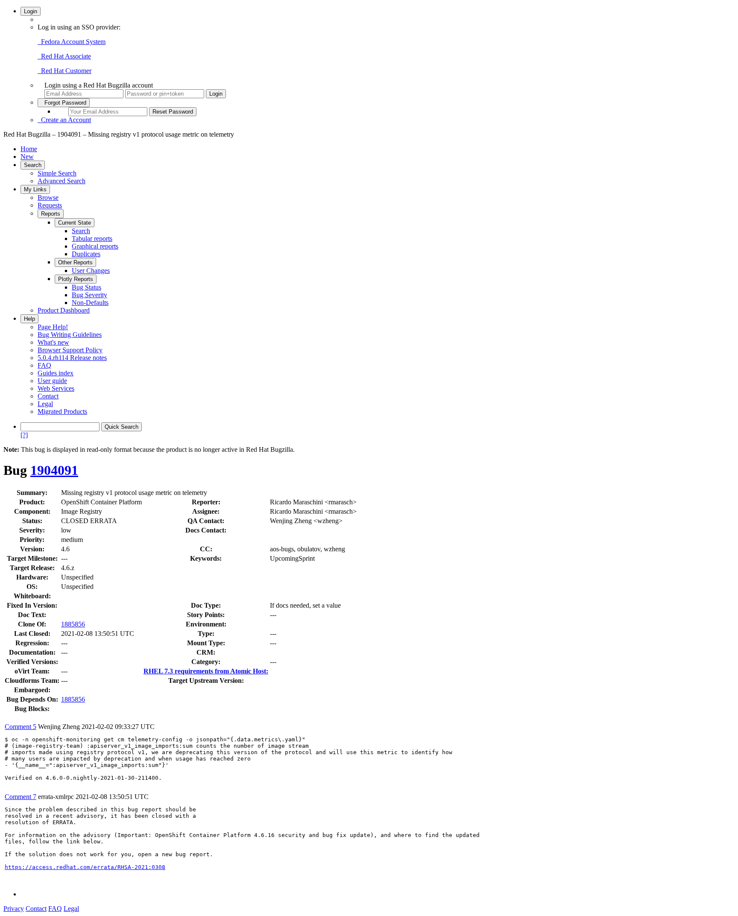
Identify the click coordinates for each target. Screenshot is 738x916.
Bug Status (86, 287)
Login (30, 11)
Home (28, 148)
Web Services (56, 388)
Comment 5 (20, 726)
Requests (50, 205)
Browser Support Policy (70, 350)
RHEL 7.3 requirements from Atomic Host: (206, 671)
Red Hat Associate (64, 56)
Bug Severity (89, 295)
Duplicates (86, 254)
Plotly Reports (75, 279)
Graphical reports (95, 246)
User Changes (91, 270)
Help (29, 319)
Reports (50, 214)
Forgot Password (63, 103)
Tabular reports (92, 238)
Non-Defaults (90, 302)
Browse (48, 197)
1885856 (73, 624)
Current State (74, 222)
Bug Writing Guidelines (70, 334)
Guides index (55, 373)
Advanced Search (61, 180)
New (27, 156)
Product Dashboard (64, 310)
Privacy (13, 908)
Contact (48, 396)
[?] (24, 435)
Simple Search (57, 173)
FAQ (44, 365)
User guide (52, 380)
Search (32, 165)
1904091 (54, 470)
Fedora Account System (71, 41)
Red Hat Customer (64, 70)
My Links (35, 189)
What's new (53, 342)
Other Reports (75, 262)
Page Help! (53, 327)
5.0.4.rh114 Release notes (72, 357)
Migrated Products (62, 411)
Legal (45, 403)
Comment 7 (20, 796)
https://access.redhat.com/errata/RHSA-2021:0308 (85, 867)
